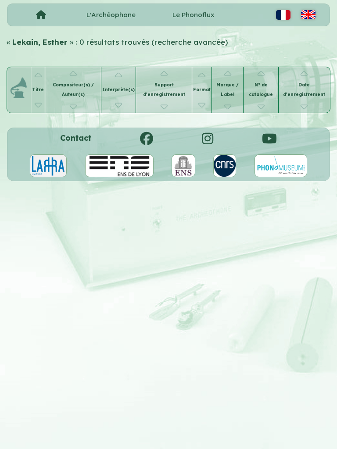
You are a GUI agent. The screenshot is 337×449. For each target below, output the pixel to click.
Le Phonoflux (193, 15)
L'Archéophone (111, 15)
